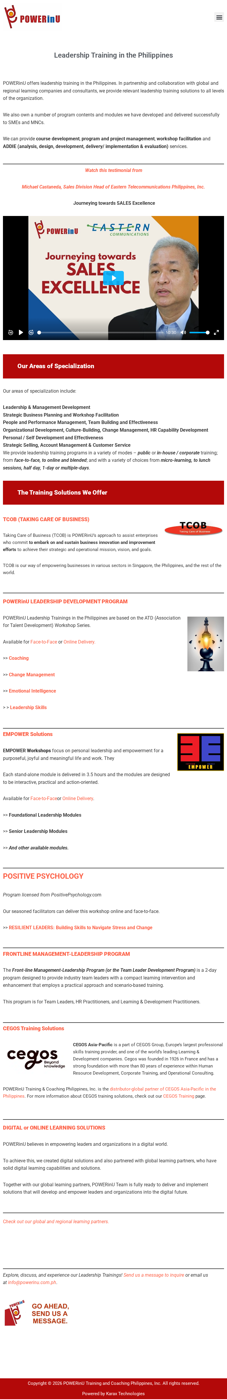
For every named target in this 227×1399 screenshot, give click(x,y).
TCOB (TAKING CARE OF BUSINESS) (46, 519)
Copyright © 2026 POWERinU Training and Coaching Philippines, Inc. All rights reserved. (114, 1383)
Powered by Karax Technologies (113, 1393)
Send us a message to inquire (154, 1275)
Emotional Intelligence (32, 691)
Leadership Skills (28, 707)
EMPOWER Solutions (28, 734)
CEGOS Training (178, 1096)
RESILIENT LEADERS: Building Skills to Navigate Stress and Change (81, 927)
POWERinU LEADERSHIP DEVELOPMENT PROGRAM (65, 602)
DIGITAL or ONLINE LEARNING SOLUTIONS (54, 1128)
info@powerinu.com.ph (32, 1282)
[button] (219, 17)
